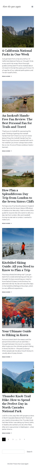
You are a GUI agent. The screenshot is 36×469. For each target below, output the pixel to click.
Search (29, 452)
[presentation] (18, 32)
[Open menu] (32, 6)
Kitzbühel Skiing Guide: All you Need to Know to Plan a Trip (18, 266)
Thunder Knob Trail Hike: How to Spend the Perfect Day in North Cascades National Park (16, 404)
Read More (7, 76)
